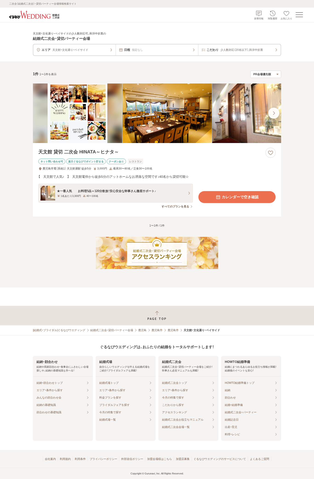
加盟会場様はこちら (159, 459)
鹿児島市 (157, 330)
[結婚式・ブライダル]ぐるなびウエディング (59, 330)
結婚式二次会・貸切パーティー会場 (111, 330)
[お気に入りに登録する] (270, 153)
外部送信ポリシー (132, 459)
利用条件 (80, 459)
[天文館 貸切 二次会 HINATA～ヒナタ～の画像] (157, 113)
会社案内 (50, 459)
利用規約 (65, 459)
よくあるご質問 (259, 459)
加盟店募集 (183, 459)
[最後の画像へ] (273, 113)
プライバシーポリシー (103, 459)
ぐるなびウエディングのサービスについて (220, 459)
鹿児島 (142, 330)
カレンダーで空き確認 (240, 197)
